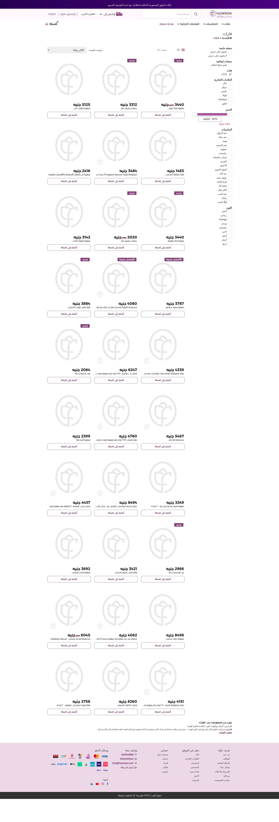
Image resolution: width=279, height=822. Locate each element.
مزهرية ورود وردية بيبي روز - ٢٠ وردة (167, 506)
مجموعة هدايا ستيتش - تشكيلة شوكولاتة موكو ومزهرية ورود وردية (58, 638)
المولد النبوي (221, 169)
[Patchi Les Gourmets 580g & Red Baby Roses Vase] (116, 344)
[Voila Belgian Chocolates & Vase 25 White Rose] (116, 145)
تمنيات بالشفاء (220, 157)
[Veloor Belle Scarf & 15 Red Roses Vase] (116, 610)
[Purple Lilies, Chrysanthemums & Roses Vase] (69, 145)
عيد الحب (222, 194)
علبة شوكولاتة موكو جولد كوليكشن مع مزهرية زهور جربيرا (157, 373)
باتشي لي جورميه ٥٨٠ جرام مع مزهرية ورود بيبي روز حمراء (110, 373)
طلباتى (165, 767)
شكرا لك (223, 186)
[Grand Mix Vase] (163, 610)
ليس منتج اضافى (219, 65)
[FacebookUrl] (107, 783)
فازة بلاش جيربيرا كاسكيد (126, 572)
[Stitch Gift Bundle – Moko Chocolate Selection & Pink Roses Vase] (69, 610)
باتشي (224, 91)
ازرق (224, 244)
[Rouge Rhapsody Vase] (69, 344)
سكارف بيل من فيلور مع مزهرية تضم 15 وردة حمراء (113, 638)
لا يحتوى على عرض (217, 55)
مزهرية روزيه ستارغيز (175, 307)
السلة (165, 763)
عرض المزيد (225, 732)
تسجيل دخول (67, 14)
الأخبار (196, 776)
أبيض (224, 235)
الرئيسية (226, 38)
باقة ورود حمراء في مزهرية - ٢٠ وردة (73, 705)
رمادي (224, 215)
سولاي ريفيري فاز (129, 108)
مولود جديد (222, 177)
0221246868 (127, 754)
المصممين (195, 767)
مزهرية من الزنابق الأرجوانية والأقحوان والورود (69, 174)
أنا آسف (223, 165)
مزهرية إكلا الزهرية (176, 240)
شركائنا (227, 776)
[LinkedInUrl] (92, 783)
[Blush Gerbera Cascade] (116, 543)
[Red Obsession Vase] (163, 543)
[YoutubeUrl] (97, 783)
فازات (224, 74)
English (52, 14)
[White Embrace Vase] (69, 543)
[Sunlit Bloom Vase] (163, 145)
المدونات (195, 780)
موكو (224, 87)
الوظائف (226, 758)
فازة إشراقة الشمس (174, 174)
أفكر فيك (222, 190)
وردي (224, 223)
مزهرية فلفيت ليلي (81, 108)
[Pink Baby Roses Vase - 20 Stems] (163, 477)
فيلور (224, 103)
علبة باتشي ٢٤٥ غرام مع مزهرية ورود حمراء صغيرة (113, 439)
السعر (228, 109)
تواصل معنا (225, 767)
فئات (227, 24)
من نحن (226, 754)
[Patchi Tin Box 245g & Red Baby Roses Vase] (116, 411)
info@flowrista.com (123, 763)
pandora (222, 99)
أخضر (224, 211)
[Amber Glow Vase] (69, 411)
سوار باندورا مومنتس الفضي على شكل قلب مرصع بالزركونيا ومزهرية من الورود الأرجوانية (96, 506)
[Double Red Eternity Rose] (116, 676)
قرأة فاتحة (222, 182)
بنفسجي (223, 227)
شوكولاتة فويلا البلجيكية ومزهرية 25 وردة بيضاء (114, 174)
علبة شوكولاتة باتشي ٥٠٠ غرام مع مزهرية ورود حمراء (159, 705)
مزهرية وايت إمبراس (81, 572)
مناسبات (223, 153)
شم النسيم (221, 145)
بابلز (225, 83)
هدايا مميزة (167, 24)
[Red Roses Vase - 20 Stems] (69, 676)
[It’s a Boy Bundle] (163, 411)
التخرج (224, 161)
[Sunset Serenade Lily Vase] (69, 278)
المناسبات (212, 24)
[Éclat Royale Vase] (163, 79)
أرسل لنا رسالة (127, 767)
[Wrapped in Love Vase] (69, 212)
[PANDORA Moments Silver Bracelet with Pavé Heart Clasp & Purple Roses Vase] (116, 477)
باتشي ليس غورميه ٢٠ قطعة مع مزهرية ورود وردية (66, 506)
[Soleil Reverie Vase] (116, 79)
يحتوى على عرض (218, 51)
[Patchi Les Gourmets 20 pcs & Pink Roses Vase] (69, 477)
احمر (224, 231)
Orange (223, 219)
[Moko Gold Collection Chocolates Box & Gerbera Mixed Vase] (163, 344)
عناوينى (165, 771)
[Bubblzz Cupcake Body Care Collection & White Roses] (116, 278)
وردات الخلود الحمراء (127, 705)
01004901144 (127, 758)
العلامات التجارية (189, 24)
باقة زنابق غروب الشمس (78, 307)
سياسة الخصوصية (222, 780)
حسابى (165, 758)
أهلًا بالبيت (222, 202)
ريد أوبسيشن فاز (176, 572)
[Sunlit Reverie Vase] (116, 212)
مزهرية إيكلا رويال (176, 108)
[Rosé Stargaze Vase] (163, 278)
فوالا (225, 95)
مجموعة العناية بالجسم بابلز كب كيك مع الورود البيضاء (111, 307)
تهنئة (224, 141)
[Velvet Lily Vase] (69, 79)
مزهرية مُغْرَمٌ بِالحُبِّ (81, 240)
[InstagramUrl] (102, 783)
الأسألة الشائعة (223, 763)
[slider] (229, 114)
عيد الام (223, 173)
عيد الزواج (222, 133)
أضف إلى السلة (163, 115)
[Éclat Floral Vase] (163, 212)
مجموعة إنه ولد (176, 439)
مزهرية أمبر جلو (83, 439)
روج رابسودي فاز (82, 373)
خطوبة (223, 149)
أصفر (224, 239)
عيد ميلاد (222, 137)
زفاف (224, 198)
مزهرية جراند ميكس (175, 638)
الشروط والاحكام (222, 771)
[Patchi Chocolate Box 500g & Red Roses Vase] (163, 676)
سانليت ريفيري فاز (129, 240)
